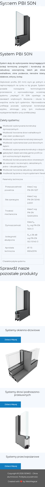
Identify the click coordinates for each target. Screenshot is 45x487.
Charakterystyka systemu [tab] (14, 261)
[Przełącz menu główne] (39, 5)
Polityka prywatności (28, 477)
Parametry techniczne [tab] (13, 179)
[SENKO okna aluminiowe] (7, 5)
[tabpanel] (22, 220)
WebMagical (31, 481)
